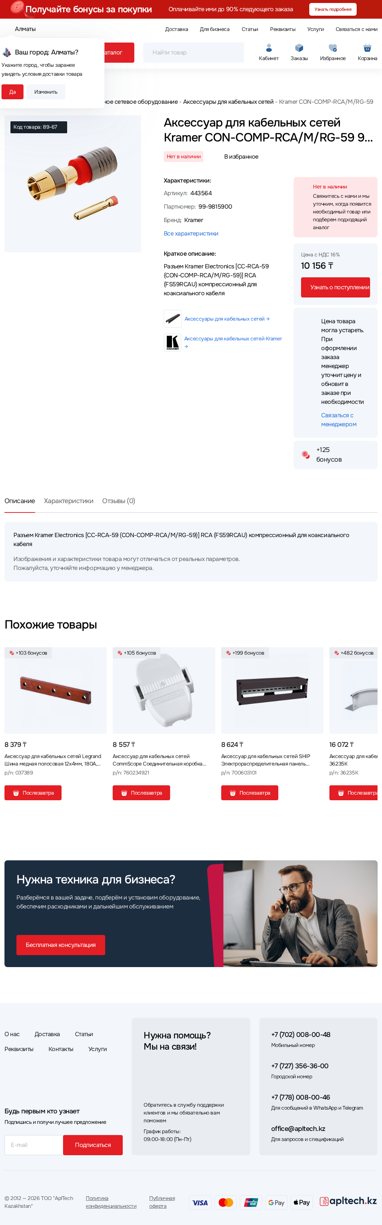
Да (12, 91)
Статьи (250, 29)
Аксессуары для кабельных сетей (228, 102)
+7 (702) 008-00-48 (301, 1035)
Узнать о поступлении (339, 287)
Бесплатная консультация (61, 945)
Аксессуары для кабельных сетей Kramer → (233, 342)
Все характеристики (191, 233)
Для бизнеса (214, 29)
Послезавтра (38, 792)
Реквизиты (282, 29)
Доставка (176, 29)
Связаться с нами (357, 29)
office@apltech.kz (298, 1129)
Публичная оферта (162, 1202)
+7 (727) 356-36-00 (300, 1066)
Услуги (315, 29)
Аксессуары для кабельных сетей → (227, 318)
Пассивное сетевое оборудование (130, 102)
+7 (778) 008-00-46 (300, 1097)
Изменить (45, 91)
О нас (12, 1034)
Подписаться (93, 1145)
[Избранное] (98, 656)
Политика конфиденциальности (111, 1202)
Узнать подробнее (332, 9)
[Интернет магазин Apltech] (348, 1201)
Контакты (60, 1049)
